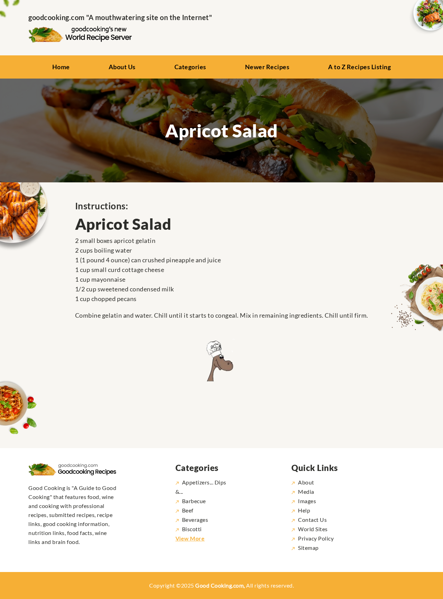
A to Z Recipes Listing (359, 67)
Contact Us (312, 519)
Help (304, 510)
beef (187, 510)
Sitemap (308, 547)
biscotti (192, 529)
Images (307, 501)
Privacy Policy (316, 538)
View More (190, 538)
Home (61, 67)
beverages (195, 519)
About (306, 482)
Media (306, 491)
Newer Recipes (267, 67)
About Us (122, 67)
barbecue (194, 501)
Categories (190, 67)
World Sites (313, 529)
